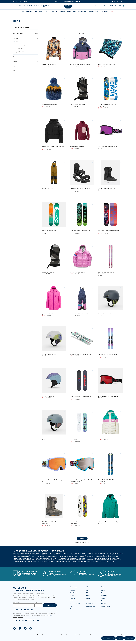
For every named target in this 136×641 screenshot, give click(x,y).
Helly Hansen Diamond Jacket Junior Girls (108, 438)
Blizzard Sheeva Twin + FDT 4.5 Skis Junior (108, 354)
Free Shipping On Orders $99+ (67, 1)
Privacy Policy (20, 617)
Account (111, 5)
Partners (103, 603)
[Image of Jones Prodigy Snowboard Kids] (54, 214)
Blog (102, 600)
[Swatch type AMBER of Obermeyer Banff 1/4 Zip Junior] (46, 69)
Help (121, 1)
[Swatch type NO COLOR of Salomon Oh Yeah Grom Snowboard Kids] (71, 444)
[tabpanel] (68, 296)
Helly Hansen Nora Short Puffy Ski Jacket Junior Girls (53, 147)
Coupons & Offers (90, 606)
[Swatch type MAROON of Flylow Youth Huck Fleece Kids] (74, 151)
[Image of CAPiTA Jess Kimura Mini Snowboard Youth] (110, 214)
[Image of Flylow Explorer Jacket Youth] (54, 298)
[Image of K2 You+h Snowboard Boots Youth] (54, 506)
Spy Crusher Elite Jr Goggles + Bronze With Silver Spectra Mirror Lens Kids (81, 480)
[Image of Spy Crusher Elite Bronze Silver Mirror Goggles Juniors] (54, 464)
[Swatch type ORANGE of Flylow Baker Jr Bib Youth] (52, 193)
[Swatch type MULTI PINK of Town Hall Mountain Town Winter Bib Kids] (74, 319)
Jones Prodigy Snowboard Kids (49, 230)
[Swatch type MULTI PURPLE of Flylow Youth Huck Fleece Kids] (78, 151)
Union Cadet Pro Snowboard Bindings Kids (80, 188)
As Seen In (104, 595)
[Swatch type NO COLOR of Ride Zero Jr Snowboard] (71, 528)
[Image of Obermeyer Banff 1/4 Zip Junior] (54, 48)
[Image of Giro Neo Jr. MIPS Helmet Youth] (54, 338)
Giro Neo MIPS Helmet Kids (48, 396)
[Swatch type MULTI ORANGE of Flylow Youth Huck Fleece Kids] (81, 151)
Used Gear (72, 608)
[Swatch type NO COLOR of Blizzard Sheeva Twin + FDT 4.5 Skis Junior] (99, 360)
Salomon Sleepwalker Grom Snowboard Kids (80, 396)
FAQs (87, 592)
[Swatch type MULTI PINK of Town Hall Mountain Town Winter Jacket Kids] (74, 69)
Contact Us (88, 598)
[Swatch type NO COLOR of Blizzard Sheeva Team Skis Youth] (99, 278)
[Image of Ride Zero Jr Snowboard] (82, 506)
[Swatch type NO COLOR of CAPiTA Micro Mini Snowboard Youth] (99, 111)
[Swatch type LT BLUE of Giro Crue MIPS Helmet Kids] (43, 443)
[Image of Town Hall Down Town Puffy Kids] (82, 256)
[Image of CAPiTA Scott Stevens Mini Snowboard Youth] (82, 214)
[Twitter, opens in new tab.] (30, 628)
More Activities (93, 11)
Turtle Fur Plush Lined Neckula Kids (106, 64)
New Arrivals (39, 11)
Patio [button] (47, 5)
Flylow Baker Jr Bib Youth (47, 188)
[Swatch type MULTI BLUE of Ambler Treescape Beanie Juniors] (43, 109)
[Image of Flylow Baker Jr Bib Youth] (54, 172)
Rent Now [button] (18, 5)
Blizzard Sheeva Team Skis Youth (106, 272)
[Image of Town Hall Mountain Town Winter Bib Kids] (82, 298)
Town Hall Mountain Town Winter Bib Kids (79, 314)
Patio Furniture (27, 11)
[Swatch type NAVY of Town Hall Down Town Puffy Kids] (71, 277)
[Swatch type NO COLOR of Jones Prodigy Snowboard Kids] (43, 236)
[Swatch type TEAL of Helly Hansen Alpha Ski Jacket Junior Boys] (99, 526)
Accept (120, 638)
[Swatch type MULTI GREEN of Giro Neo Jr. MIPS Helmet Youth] (43, 359)
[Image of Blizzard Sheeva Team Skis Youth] (110, 256)
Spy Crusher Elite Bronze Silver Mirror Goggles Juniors (52, 480)
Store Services (73, 592)
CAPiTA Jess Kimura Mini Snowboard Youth (108, 230)
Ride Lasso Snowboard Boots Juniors (107, 188)
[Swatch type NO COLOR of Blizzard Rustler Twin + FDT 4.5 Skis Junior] (99, 486)
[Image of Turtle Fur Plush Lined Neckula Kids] (110, 48)
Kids (74, 11)
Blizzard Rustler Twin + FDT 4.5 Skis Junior (108, 480)
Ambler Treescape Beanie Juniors (50, 104)
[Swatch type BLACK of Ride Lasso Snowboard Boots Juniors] (99, 193)
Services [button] (39, 5)
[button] (64, 38)
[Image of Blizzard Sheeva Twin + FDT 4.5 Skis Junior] (110, 338)
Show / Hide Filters (18, 33)
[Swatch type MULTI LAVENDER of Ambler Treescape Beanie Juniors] (46, 109)
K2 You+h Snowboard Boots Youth (50, 521)
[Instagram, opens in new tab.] (14, 628)
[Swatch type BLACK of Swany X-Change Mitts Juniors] (43, 277)
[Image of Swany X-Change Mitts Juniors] (54, 256)
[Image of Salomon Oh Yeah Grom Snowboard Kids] (82, 422)
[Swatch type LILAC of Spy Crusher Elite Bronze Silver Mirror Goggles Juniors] (43, 486)
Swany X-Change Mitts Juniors (49, 272)
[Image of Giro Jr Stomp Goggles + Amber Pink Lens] (110, 130)
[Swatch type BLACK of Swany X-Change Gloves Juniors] (71, 109)
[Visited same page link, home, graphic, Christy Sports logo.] (68, 6)
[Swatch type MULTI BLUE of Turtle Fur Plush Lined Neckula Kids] (103, 69)
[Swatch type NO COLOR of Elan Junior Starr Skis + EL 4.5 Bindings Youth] (71, 359)
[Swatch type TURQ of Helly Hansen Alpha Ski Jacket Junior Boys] (103, 526)
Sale (112, 11)
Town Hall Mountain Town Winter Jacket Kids (80, 64)
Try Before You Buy (75, 603)
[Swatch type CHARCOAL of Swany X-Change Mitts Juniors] (46, 277)
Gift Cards (72, 590)
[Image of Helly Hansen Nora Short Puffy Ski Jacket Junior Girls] (54, 130)
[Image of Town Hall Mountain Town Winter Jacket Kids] (82, 48)
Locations (72, 598)
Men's (69, 11)
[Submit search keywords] (105, 6)
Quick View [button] (53, 58)
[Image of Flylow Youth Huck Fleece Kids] (82, 130)
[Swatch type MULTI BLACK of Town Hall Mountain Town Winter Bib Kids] (71, 319)
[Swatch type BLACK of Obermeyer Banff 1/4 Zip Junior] (43, 69)
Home (14, 16)
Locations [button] (29, 5)
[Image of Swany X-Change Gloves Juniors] (82, 88)
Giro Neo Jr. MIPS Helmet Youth (49, 354)
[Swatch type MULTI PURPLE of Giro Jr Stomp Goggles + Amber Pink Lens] (99, 151)
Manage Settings (108, 638)
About (103, 590)
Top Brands (104, 11)
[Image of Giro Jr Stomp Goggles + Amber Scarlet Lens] (110, 380)
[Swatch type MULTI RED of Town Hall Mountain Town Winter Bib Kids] (81, 319)
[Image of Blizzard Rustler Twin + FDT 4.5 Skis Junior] (110, 464)
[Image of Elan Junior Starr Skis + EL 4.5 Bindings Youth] (82, 338)
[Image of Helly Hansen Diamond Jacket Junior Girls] (110, 422)
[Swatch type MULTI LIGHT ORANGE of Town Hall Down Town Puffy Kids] (78, 277)
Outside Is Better (105, 606)
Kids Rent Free (73, 600)
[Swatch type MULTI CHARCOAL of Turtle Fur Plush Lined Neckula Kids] (99, 69)
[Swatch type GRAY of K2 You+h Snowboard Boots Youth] (43, 528)
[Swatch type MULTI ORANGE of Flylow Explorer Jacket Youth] (49, 319)
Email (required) (16, 602)
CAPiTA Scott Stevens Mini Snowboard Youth (80, 230)
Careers (103, 598)
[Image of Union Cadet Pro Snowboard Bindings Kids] (82, 172)
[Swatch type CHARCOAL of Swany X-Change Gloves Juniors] (74, 109)
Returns (88, 595)
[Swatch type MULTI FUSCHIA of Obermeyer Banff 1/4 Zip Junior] (49, 69)
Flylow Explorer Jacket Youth (48, 314)
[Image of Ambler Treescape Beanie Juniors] (54, 88)
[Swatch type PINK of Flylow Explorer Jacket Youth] (43, 319)
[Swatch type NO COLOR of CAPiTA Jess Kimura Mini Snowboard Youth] (99, 236)
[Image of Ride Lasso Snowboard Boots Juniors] (110, 172)
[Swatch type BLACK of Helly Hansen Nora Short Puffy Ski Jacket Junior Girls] (43, 153)
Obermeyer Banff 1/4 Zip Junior (49, 64)
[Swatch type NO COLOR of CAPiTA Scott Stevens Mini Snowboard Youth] (71, 236)
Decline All (129, 638)
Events (71, 606)
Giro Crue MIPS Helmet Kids (104, 314)
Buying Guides (89, 603)
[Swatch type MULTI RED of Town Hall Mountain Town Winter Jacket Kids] (81, 69)
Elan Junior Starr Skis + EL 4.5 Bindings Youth (80, 354)
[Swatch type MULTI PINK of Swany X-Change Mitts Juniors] (49, 277)
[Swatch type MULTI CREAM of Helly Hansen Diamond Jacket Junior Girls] (99, 443)
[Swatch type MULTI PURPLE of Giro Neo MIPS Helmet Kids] (43, 401)
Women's (62, 11)
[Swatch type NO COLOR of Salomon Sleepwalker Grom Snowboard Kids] (71, 402)
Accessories (82, 11)
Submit (49, 605)
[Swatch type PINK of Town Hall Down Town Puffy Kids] (74, 277)
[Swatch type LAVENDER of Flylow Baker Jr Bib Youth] (49, 193)
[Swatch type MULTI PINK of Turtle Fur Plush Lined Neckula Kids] (106, 69)
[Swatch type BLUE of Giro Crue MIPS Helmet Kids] (99, 319)
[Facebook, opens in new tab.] (20, 628)
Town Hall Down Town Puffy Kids (78, 272)
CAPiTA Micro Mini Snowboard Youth (107, 104)
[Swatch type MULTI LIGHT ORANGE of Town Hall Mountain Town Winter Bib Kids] (78, 319)
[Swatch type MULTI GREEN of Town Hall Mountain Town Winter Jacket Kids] (71, 69)
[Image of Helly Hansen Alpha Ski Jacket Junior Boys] (110, 506)
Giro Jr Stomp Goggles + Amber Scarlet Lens (108, 396)
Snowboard (53, 11)
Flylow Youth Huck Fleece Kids (77, 146)
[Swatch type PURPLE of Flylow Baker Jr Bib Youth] (46, 193)
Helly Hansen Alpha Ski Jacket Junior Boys (108, 521)
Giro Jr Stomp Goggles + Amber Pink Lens (108, 146)
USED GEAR (24, 1)
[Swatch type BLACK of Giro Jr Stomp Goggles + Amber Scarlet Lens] (99, 401)
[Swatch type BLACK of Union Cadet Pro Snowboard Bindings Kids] (71, 194)
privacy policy (37, 634)
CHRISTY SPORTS (17, 1)
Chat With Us (116, 1)
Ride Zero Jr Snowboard (75, 521)
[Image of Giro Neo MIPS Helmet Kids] (54, 380)
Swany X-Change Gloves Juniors (77, 104)
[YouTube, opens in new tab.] (25, 628)
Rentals (72, 595)
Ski (46, 11)
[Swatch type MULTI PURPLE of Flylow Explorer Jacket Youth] (46, 319)
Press (102, 592)
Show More (82, 538)
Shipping (88, 590)
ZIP (36, 602)
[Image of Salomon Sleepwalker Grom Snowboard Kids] (82, 380)
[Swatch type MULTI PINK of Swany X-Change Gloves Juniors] (78, 109)
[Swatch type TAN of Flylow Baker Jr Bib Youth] (43, 193)
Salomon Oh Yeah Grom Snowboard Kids (79, 438)
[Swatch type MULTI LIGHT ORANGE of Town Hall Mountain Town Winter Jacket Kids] (78, 69)
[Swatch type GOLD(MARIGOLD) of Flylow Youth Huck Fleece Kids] (71, 151)
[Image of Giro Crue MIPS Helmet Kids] (110, 298)
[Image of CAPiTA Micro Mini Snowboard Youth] (110, 88)
